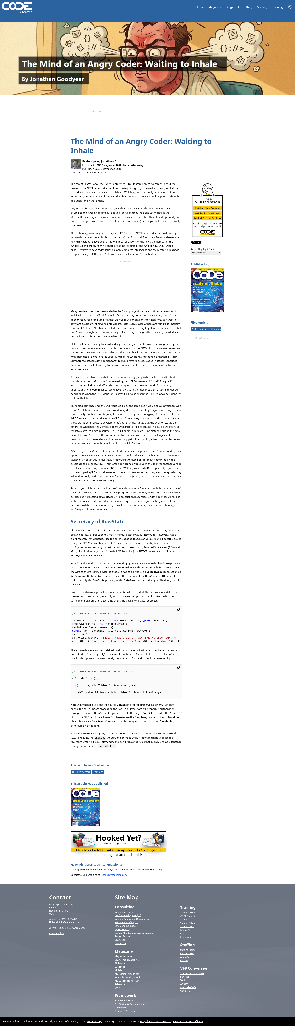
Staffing (262, 7)
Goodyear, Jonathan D (101, 161)
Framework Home (124, 1000)
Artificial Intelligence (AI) (128, 915)
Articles (184, 983)
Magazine (214, 7)
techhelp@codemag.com (114, 874)
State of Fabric (187, 923)
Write (117, 987)
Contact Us (120, 943)
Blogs (229, 7)
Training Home (188, 912)
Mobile (118, 970)
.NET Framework (200, 328)
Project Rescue (122, 936)
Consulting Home (124, 911)
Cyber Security (122, 929)
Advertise (120, 984)
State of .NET (187, 926)
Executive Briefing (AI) (126, 922)
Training (277, 7)
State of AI (185, 919)
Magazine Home (123, 956)
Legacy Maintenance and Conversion (134, 932)
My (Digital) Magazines (127, 973)
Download (120, 1007)
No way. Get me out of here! (188, 1021)
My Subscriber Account (127, 980)
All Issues (120, 963)
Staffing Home (187, 949)
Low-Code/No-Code (125, 925)
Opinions (216, 328)
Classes (184, 933)
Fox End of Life (188, 987)
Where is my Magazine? (127, 977)
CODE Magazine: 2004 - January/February (120, 165)
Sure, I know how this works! (155, 1021)
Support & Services (125, 1011)
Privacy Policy (56, 933)
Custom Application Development (132, 918)
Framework (125, 995)
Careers (184, 960)
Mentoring (185, 936)
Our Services (187, 953)
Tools (183, 980)
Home (200, 7)
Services (184, 976)
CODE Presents (188, 915)
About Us (185, 956)
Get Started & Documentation (130, 1004)
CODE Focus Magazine (127, 959)
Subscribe (120, 966)
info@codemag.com (69, 922)
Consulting (245, 7)
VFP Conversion (194, 968)
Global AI (185, 929)
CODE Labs (120, 939)
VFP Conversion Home (192, 973)
